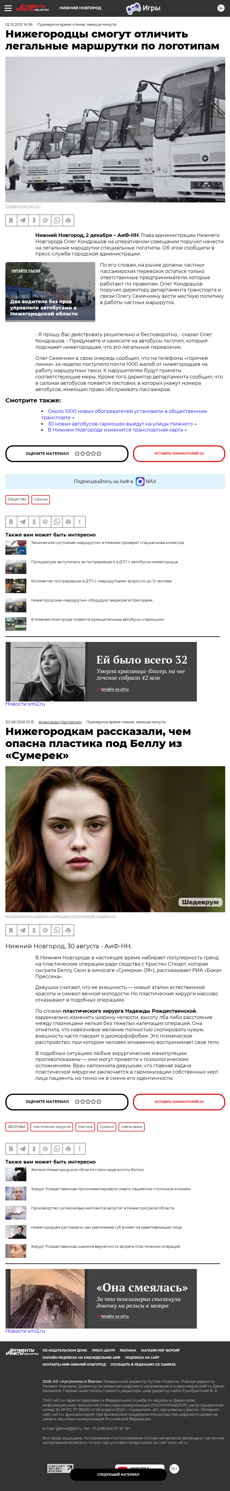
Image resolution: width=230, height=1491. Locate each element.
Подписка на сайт (142, 1358)
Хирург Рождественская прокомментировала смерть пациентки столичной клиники (110, 1189)
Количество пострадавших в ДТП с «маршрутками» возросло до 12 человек (101, 581)
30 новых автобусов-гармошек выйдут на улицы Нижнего (120, 424)
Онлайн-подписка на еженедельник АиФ (81, 1358)
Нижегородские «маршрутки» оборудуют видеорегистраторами (91, 600)
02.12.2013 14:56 (18, 24)
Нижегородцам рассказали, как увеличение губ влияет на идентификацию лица (106, 1227)
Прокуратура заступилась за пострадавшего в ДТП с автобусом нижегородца (104, 562)
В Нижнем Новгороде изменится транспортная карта (115, 430)
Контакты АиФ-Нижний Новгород (74, 1365)
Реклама (128, 1350)
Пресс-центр (103, 1350)
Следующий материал (118, 1475)
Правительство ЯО (23, 206)
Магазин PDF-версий (160, 1350)
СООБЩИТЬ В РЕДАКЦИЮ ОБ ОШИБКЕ (143, 1365)
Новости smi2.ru (25, 704)
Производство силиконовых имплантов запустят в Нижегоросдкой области (102, 1208)
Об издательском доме (65, 1350)
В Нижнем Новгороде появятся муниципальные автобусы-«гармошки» (97, 619)
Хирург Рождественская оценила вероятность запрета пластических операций (105, 1246)
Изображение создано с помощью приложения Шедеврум (60, 916)
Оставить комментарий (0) (179, 454)
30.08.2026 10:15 (19, 722)
